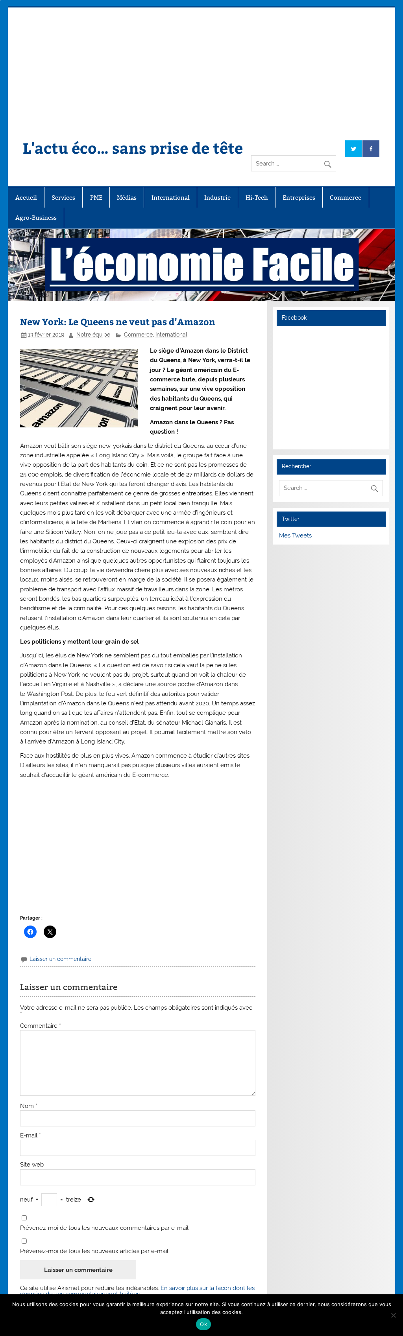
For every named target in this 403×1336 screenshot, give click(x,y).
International (171, 197)
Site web (32, 1165)
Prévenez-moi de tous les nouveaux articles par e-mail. (95, 1251)
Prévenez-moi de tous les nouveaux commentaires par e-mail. (105, 1228)
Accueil (26, 197)
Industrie (217, 197)
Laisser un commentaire (60, 959)
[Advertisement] (201, 66)
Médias (127, 197)
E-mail (30, 1136)
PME (96, 197)
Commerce (345, 197)
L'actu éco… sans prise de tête (133, 148)
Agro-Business (36, 217)
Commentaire (40, 1026)
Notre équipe (93, 334)
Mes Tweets (295, 535)
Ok (203, 1324)
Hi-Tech (257, 197)
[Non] (393, 1315)
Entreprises (299, 197)
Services (63, 197)
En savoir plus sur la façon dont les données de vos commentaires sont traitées (137, 1290)
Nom (28, 1106)
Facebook (294, 318)
